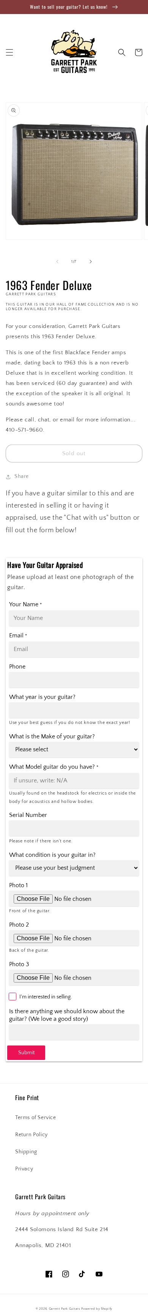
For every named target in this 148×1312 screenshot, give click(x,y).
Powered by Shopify (96, 1308)
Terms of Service (35, 1118)
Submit (26, 1053)
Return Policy (31, 1135)
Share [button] (21, 476)
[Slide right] (90, 261)
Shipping (26, 1152)
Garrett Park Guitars (64, 1308)
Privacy (24, 1169)
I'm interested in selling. (45, 997)
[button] (9, 52)
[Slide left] (57, 261)
